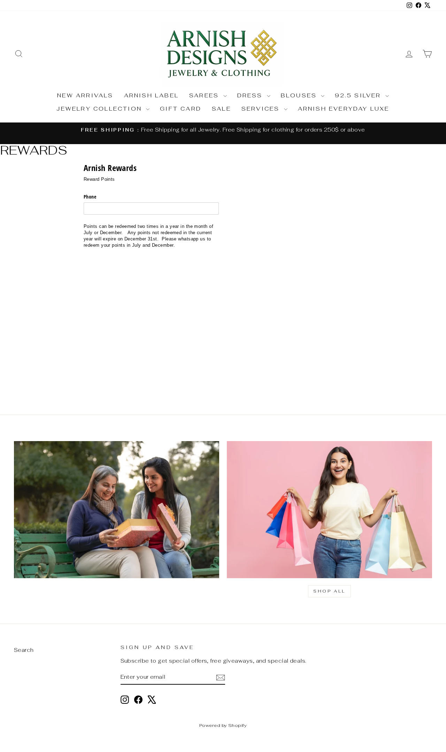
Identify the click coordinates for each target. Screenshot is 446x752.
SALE (221, 108)
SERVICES (261, 108)
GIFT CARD (180, 108)
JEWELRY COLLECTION (100, 108)
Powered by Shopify (223, 725)
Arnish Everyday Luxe (344, 108)
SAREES (205, 95)
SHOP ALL (329, 591)
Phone (90, 196)
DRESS (251, 95)
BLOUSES (300, 95)
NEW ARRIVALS (85, 95)
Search (24, 650)
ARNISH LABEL (151, 95)
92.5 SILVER (359, 95)
